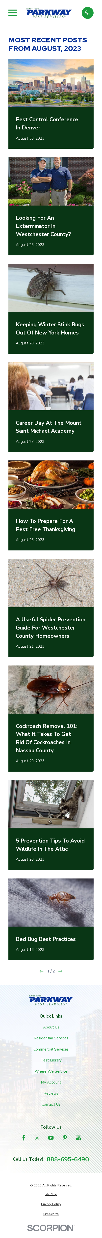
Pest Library (51, 1060)
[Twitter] (37, 1137)
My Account (51, 1082)
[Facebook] (23, 1137)
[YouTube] (50, 1137)
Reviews (51, 1093)
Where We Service (51, 1071)
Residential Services (51, 1038)
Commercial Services (51, 1049)
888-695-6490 (68, 1159)
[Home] (49, 13)
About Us (51, 1027)
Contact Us (51, 1104)
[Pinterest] (64, 1137)
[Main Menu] (12, 13)
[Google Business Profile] (78, 1137)
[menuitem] (51, 1194)
